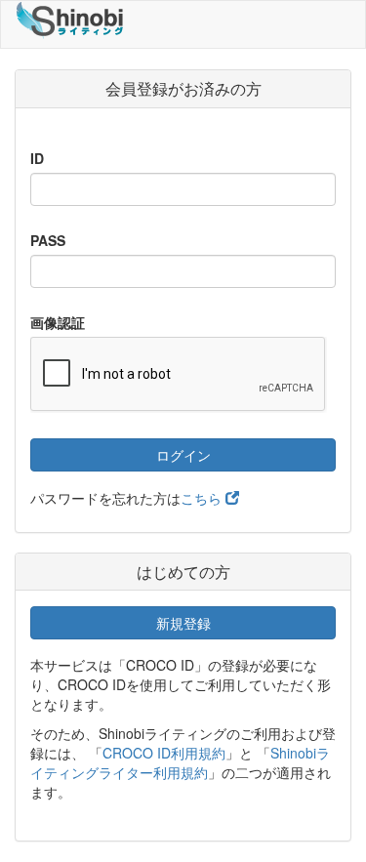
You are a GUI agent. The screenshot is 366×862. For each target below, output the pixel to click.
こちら (203, 498)
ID (37, 158)
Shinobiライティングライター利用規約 (180, 762)
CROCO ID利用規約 (163, 752)
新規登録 (183, 623)
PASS (47, 240)
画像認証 (57, 322)
